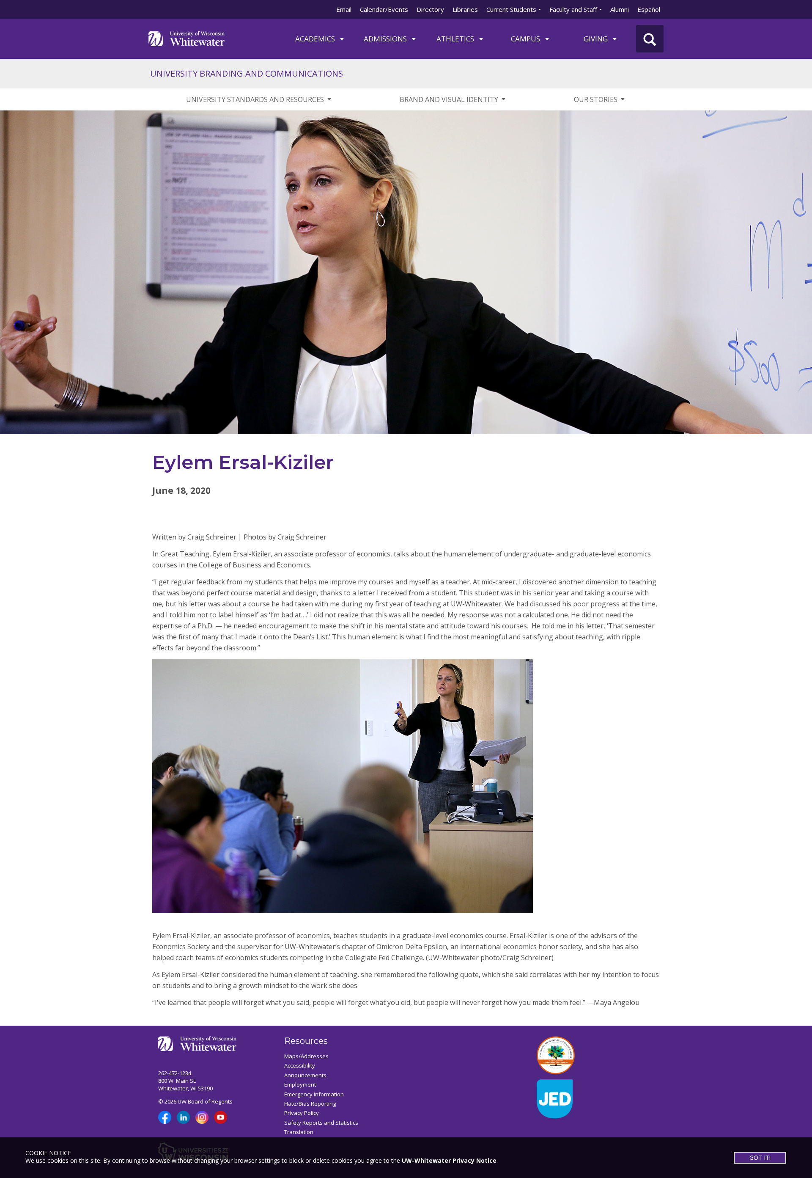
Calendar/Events (384, 9)
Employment (300, 1084)
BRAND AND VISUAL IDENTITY (449, 99)
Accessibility (299, 1065)
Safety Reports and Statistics (321, 1122)
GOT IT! (760, 1157)
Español (648, 9)
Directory (430, 9)
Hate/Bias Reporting (310, 1103)
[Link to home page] (186, 38)
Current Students (511, 9)
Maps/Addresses (306, 1056)
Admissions (386, 39)
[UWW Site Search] (650, 38)
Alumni (619, 9)
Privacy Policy (301, 1113)
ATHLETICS (456, 39)
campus (526, 39)
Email (343, 9)
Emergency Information (314, 1094)
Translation (298, 1132)
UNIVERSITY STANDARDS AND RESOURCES (255, 99)
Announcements (305, 1075)
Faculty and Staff (573, 9)
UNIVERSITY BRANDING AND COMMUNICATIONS (246, 73)
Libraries (465, 9)
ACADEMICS (316, 39)
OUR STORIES (595, 99)
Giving (596, 39)
